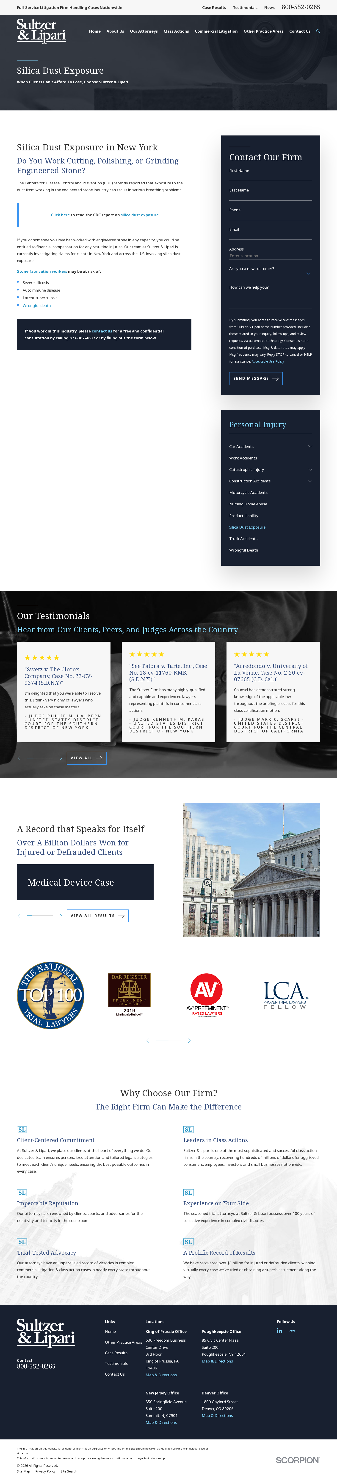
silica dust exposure (140, 214)
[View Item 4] (44, 915)
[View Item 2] (34, 915)
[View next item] (61, 758)
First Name (239, 171)
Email (234, 229)
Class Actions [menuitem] (176, 31)
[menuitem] (267, 446)
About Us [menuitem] (115, 31)
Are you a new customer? (251, 269)
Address (236, 249)
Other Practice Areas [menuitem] (263, 31)
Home (110, 1331)
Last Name (239, 190)
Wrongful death (37, 305)
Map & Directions (161, 1374)
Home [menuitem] (95, 31)
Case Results (214, 7)
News (269, 7)
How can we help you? (249, 287)
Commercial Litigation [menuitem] (216, 31)
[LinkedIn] (279, 1330)
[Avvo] (292, 1330)
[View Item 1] (29, 915)
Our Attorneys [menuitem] (144, 31)
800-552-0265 (301, 7)
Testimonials (245, 7)
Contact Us (115, 1374)
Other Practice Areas (123, 1342)
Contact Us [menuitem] (299, 31)
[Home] (41, 31)
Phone (234, 210)
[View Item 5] (49, 915)
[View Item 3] (39, 915)
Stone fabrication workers (42, 271)
